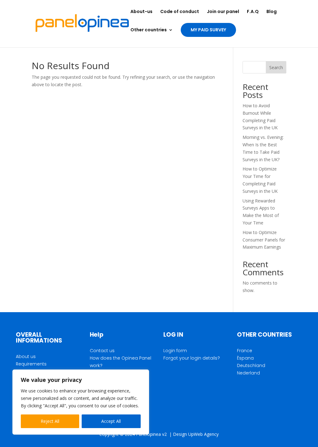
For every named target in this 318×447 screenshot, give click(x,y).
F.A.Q (253, 12)
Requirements (31, 364)
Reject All (50, 421)
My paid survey (208, 30)
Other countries (148, 30)
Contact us (102, 350)
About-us (141, 12)
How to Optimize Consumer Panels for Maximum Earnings (264, 239)
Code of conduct (179, 12)
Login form (175, 350)
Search (276, 67)
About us (26, 356)
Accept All (111, 421)
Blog (271, 12)
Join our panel (223, 12)
